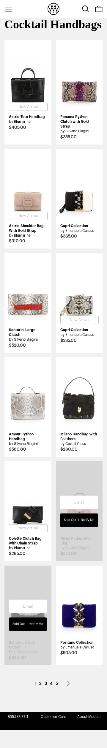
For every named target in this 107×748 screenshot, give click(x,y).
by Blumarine (20, 121)
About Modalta (89, 716)
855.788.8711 (18, 716)
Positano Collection (76, 642)
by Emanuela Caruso (77, 230)
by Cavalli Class (73, 444)
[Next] (68, 683)
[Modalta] (53, 9)
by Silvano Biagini (74, 131)
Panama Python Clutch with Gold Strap (74, 121)
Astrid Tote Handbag (27, 117)
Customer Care (53, 716)
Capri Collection (74, 226)
